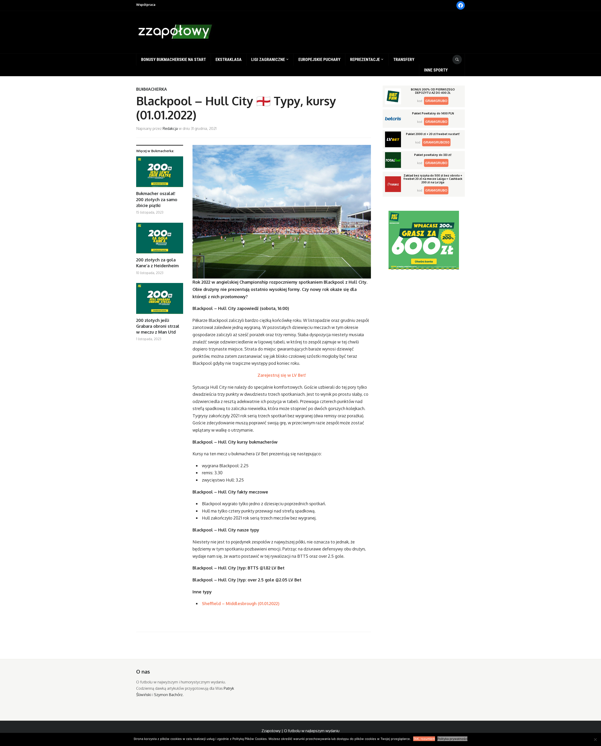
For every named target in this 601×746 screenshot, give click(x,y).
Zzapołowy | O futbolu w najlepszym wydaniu (300, 730)
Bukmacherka (151, 89)
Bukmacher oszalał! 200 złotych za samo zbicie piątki (156, 199)
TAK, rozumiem (424, 739)
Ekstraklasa (229, 59)
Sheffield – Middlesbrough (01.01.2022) (240, 603)
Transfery (403, 59)
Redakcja (170, 128)
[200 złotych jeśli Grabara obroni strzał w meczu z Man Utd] (159, 300)
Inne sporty (436, 70)
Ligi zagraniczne (268, 59)
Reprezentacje (365, 59)
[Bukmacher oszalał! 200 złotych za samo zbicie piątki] (159, 173)
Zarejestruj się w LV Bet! (282, 375)
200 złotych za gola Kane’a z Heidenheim (157, 262)
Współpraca (145, 5)
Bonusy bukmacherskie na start (173, 59)
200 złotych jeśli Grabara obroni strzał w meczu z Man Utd (157, 326)
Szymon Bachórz (168, 694)
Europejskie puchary (319, 59)
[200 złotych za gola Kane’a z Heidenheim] (159, 240)
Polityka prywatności (452, 739)
